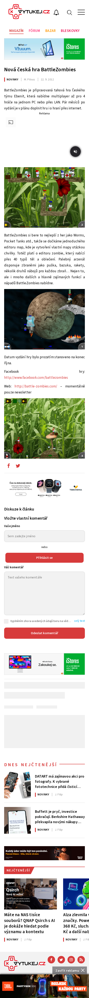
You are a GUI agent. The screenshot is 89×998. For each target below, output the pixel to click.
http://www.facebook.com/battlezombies (36, 377)
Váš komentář (14, 567)
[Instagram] (71, 959)
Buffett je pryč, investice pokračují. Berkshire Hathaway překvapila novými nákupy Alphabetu (60, 816)
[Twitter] (61, 959)
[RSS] (81, 959)
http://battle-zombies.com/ (35, 386)
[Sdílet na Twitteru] (17, 467)
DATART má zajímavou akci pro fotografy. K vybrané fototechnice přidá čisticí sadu (59, 781)
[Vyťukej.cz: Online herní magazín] (29, 12)
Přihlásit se (44, 557)
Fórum (34, 30)
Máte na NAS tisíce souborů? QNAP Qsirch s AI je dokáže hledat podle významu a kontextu (29, 923)
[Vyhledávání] (69, 12)
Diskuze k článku (19, 509)
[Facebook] (51, 959)
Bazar (50, 30)
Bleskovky (70, 30)
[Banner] (44, 986)
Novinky (12, 79)
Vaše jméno (12, 526)
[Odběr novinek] (56, 13)
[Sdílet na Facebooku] (8, 467)
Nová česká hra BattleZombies (40, 69)
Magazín (16, 30)
